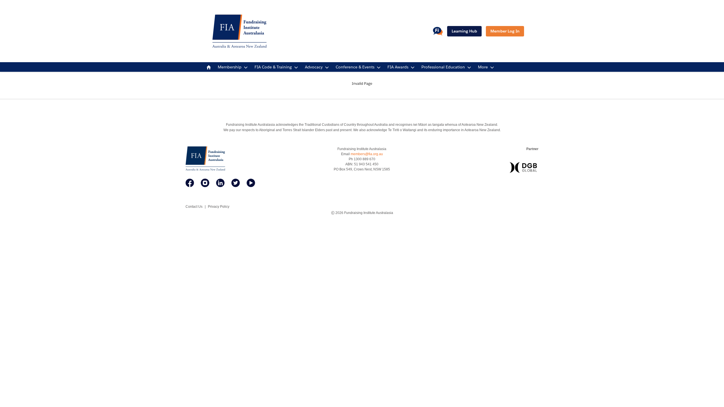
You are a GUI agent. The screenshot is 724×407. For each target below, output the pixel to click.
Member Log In (505, 31)
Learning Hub (464, 31)
